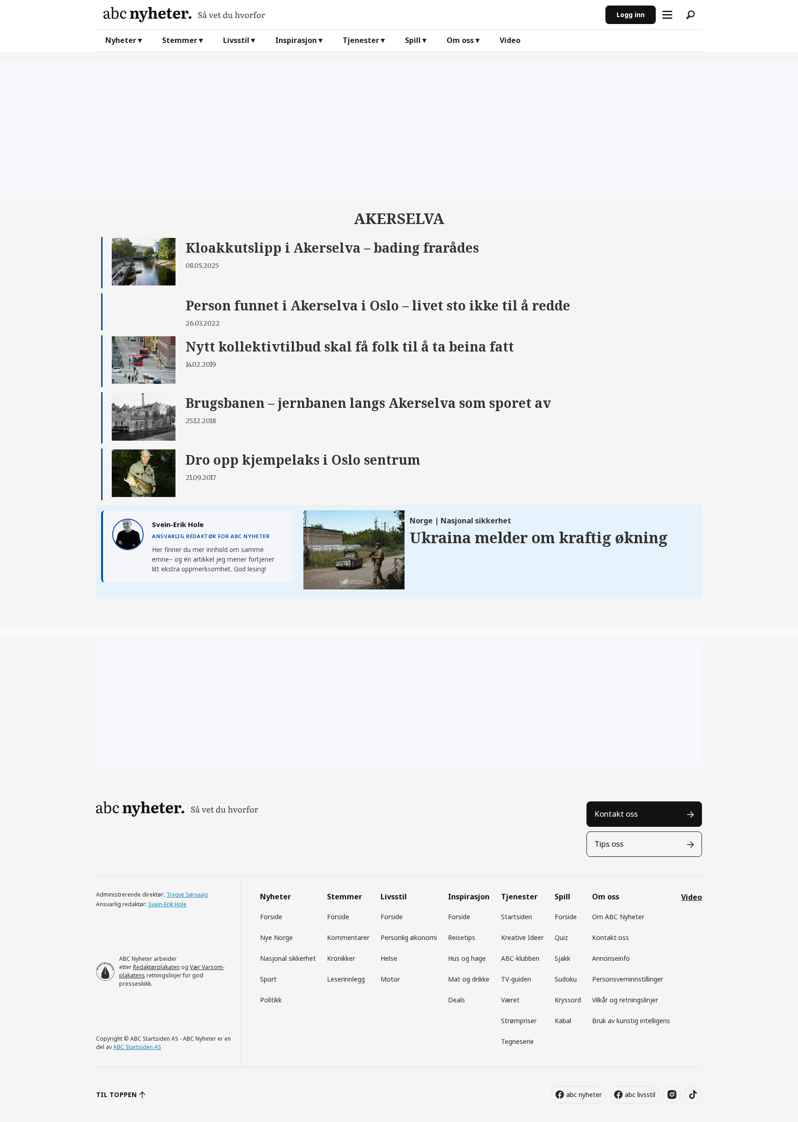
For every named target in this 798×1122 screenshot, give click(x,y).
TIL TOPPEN (116, 1094)
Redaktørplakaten (156, 967)
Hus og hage (467, 958)
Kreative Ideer (522, 937)
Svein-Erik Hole (167, 904)
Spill (413, 40)
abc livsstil (640, 1094)
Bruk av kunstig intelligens (631, 1020)
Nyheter (120, 40)
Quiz (561, 937)
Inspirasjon (296, 40)
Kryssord (568, 999)
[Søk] (690, 15)
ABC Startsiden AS (137, 1047)
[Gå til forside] (350, 14)
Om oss (460, 40)
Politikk (271, 999)
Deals (456, 999)
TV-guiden (516, 979)
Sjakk (562, 958)
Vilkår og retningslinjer (625, 999)
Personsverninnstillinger (627, 979)
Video (510, 40)
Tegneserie (517, 1041)
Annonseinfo (611, 958)
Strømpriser (519, 1020)
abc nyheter (584, 1094)
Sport (268, 979)
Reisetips (461, 937)
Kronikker (341, 958)
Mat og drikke (469, 979)
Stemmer (179, 40)
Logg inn (631, 14)
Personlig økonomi (409, 937)
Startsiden (516, 916)
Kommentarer (348, 937)
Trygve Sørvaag (187, 894)
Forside (271, 916)
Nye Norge (276, 937)
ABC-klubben (520, 958)
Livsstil (236, 40)
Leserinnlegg (346, 979)
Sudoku (566, 979)
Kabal (563, 1020)
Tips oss (608, 843)
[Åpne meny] (667, 15)
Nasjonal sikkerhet (288, 958)
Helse (389, 958)
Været (510, 999)
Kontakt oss (616, 813)
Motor (390, 979)
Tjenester (361, 40)
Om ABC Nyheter (618, 916)
